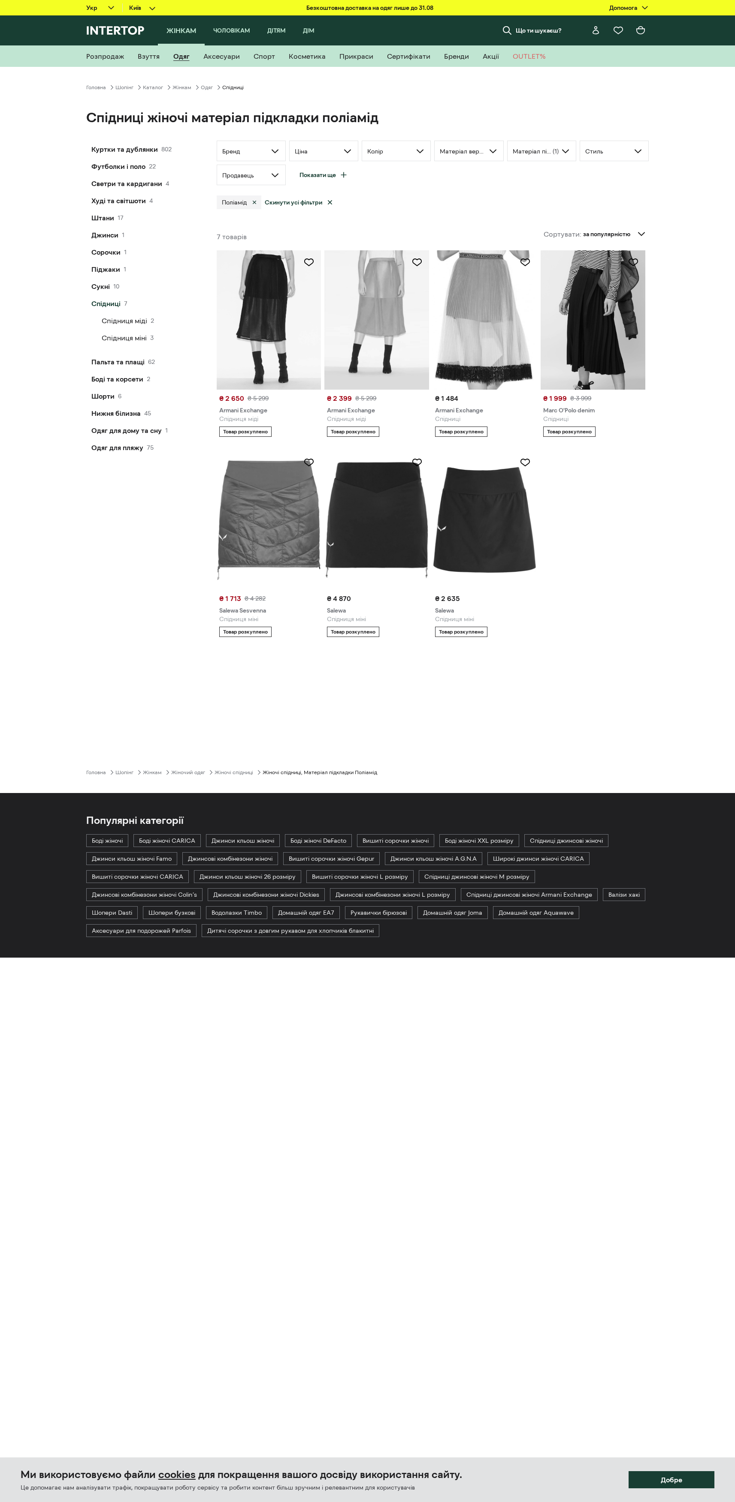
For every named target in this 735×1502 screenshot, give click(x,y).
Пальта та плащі (118, 361)
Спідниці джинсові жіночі (566, 841)
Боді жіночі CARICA (167, 841)
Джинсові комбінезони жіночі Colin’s (144, 895)
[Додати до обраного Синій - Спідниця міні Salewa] (525, 462)
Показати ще (317, 175)
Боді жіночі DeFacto (318, 841)
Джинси (104, 234)
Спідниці (106, 303)
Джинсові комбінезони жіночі (230, 859)
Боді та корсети (117, 379)
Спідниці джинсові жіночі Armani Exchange (529, 895)
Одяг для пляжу (117, 447)
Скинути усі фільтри (293, 202)
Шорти (103, 396)
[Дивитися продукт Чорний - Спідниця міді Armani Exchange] (269, 320)
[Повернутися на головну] (115, 30)
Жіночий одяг (188, 772)
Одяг (207, 87)
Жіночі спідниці (234, 772)
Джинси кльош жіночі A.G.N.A (433, 859)
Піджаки (105, 269)
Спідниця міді (124, 320)
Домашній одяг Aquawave (536, 913)
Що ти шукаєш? (539, 30)
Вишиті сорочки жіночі (396, 841)
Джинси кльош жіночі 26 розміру (248, 877)
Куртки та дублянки (124, 149)
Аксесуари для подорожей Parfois (141, 931)
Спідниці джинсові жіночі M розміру (476, 877)
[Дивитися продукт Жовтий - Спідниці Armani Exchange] (485, 320)
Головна (96, 87)
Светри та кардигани (126, 183)
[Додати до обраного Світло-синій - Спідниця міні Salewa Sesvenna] (309, 462)
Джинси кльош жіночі (243, 841)
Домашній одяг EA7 (306, 913)
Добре (671, 1479)
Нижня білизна (116, 413)
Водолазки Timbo (237, 913)
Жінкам (181, 87)
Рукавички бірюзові (379, 913)
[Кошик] (640, 30)
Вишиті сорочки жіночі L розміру (360, 877)
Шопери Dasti (112, 913)
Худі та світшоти (118, 200)
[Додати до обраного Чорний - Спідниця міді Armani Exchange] (309, 262)
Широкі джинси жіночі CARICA (538, 859)
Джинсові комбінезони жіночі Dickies (266, 895)
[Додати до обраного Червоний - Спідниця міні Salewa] (417, 462)
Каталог (153, 87)
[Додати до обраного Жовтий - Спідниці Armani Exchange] (525, 262)
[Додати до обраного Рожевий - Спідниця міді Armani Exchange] (417, 262)
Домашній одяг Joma (452, 913)
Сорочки (106, 252)
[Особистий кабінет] (596, 30)
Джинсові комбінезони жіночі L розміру (393, 895)
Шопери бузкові (171, 913)
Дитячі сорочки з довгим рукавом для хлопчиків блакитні (290, 931)
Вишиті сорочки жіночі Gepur (331, 859)
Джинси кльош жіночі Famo (132, 859)
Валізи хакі (624, 895)
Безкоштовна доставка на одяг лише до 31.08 (369, 8)
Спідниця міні (124, 337)
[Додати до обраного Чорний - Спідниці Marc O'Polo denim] (633, 262)
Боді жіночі (107, 841)
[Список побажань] (618, 30)
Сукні (100, 286)
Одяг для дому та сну (126, 430)
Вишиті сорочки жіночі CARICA (137, 877)
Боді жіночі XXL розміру (479, 841)
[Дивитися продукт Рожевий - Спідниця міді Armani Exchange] (376, 320)
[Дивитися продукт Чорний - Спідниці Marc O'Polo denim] (593, 320)
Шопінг (124, 87)
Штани (102, 217)
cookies (177, 1474)
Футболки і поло (118, 166)
